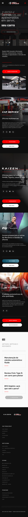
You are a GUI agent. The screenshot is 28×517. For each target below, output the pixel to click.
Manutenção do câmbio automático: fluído (13, 360)
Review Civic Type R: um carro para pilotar (13, 374)
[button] (2, 3)
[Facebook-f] (3, 310)
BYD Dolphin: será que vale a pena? (12, 387)
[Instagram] (6, 310)
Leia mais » (6, 365)
